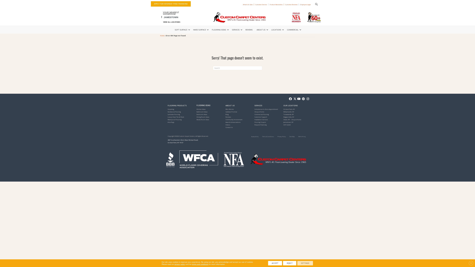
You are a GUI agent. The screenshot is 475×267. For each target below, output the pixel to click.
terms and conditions (200, 264)
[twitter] (294, 98)
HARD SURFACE (199, 30)
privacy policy (180, 264)
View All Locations (171, 22)
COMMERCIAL (292, 30)
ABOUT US (261, 30)
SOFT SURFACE (181, 30)
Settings (305, 263)
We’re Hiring (302, 136)
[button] (189, 30)
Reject (290, 263)
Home (162, 36)
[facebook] (290, 98)
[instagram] (307, 98)
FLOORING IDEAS (219, 30)
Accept (275, 263)
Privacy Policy (281, 136)
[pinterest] (303, 98)
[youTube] (298, 98)
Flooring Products (177, 105)
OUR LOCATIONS (290, 105)
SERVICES (236, 30)
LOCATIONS (276, 30)
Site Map (292, 136)
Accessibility (255, 136)
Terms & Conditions (268, 136)
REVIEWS (249, 30)
